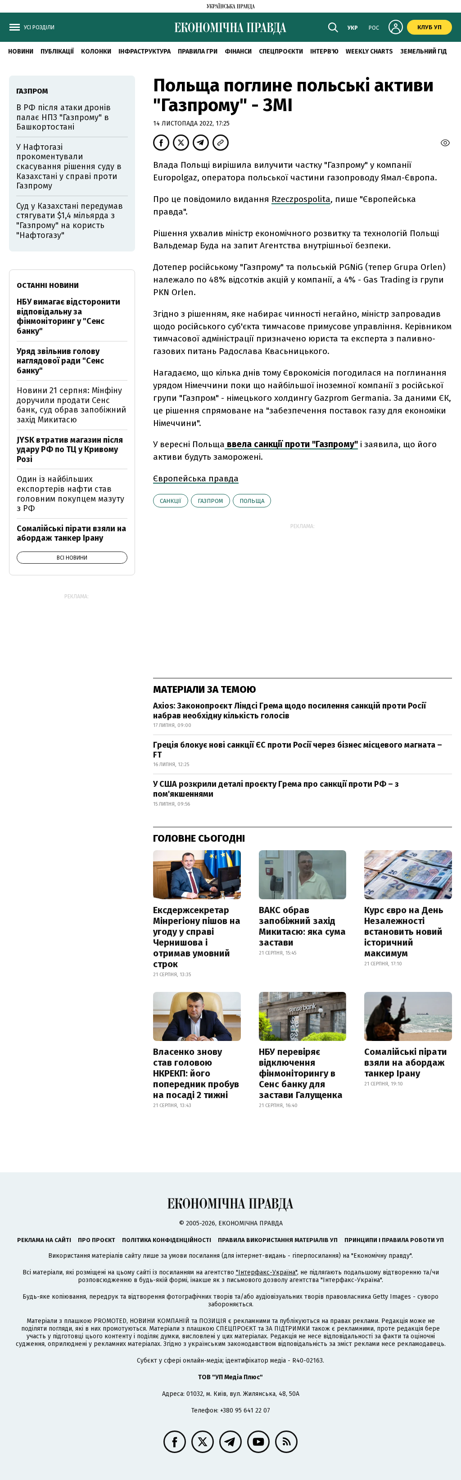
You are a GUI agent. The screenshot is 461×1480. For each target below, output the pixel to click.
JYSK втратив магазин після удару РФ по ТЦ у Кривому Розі (70, 449)
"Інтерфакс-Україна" (266, 1272)
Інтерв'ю (324, 51)
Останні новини (48, 285)
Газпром (210, 501)
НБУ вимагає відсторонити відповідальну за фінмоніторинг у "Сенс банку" (68, 316)
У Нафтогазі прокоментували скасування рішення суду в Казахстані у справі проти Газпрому (69, 166)
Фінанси (238, 51)
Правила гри (197, 51)
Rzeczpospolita (300, 199)
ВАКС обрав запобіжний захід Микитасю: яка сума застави (302, 926)
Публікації (57, 51)
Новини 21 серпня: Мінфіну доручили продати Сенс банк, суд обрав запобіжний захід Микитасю (71, 405)
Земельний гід (423, 51)
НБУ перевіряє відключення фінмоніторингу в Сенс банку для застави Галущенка (301, 1073)
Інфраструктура (144, 51)
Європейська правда (196, 478)
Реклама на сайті (44, 1240)
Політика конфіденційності (166, 1240)
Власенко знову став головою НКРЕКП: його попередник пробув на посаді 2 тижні (196, 1073)
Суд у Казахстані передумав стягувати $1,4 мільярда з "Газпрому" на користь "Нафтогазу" (69, 220)
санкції (170, 501)
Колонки (96, 51)
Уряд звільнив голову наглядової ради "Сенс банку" (60, 361)
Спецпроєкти (281, 51)
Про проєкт (96, 1240)
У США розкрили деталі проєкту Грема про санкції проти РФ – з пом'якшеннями (276, 789)
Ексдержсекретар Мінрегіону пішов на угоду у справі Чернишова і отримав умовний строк (196, 937)
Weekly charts (369, 51)
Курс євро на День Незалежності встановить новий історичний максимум (403, 932)
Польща (252, 501)
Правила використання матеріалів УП (278, 1240)
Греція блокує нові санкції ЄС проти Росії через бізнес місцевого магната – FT (297, 750)
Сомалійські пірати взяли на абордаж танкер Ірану (405, 1062)
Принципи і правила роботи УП (394, 1240)
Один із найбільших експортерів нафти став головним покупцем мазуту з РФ (70, 493)
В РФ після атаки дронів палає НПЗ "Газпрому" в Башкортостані (63, 117)
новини (20, 51)
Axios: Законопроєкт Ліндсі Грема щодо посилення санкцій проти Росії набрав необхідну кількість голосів (289, 711)
